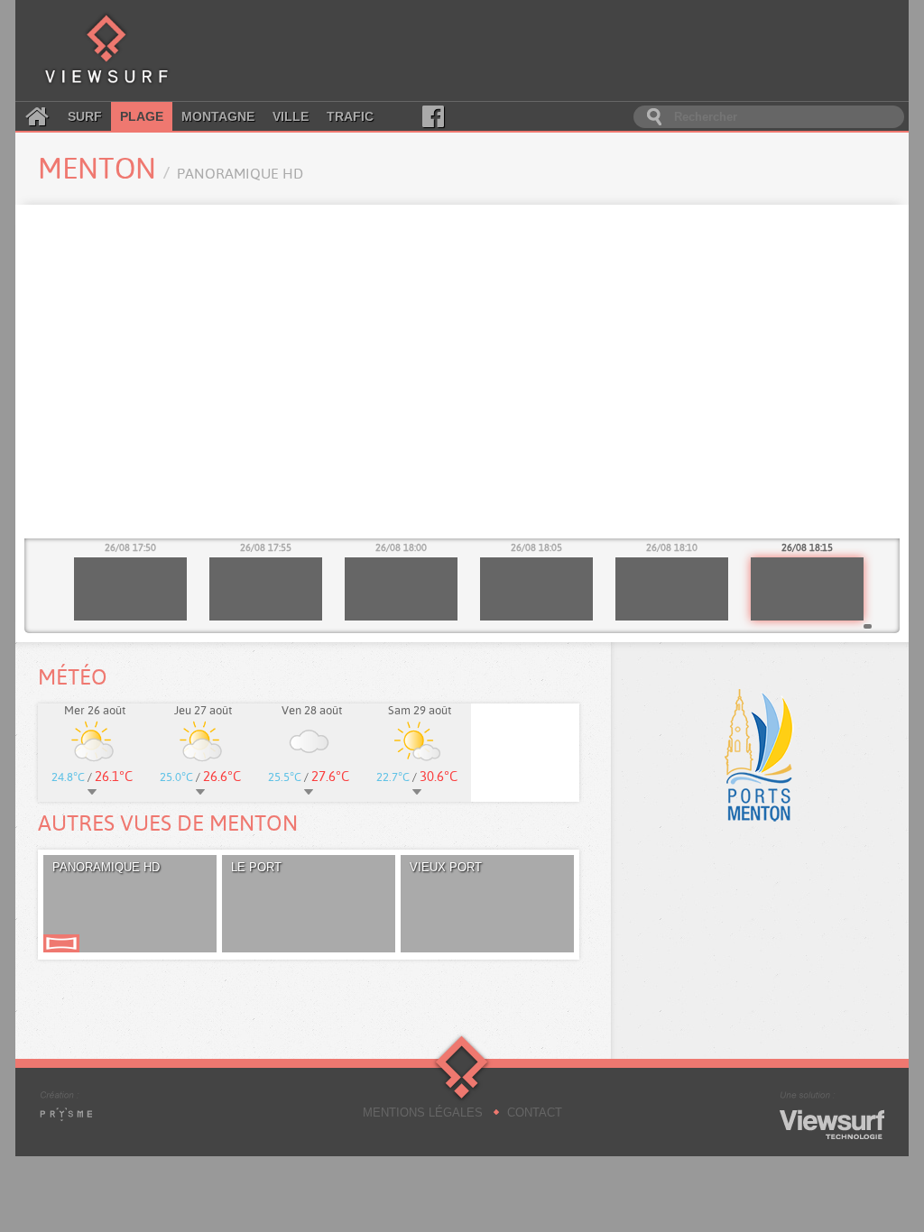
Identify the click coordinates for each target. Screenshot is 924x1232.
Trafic (350, 116)
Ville (291, 116)
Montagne (217, 116)
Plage (141, 116)
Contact (534, 1112)
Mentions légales (423, 1112)
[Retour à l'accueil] (106, 50)
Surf (85, 116)
